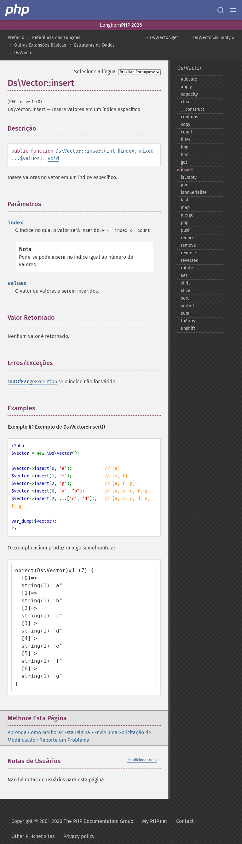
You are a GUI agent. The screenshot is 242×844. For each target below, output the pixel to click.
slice (185, 290)
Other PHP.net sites (33, 836)
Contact (185, 821)
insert (187, 169)
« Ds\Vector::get (162, 37)
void (53, 158)
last (184, 200)
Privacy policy (79, 836)
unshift (188, 328)
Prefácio (16, 37)
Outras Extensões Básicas (40, 45)
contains (189, 117)
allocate (189, 79)
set (184, 275)
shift (185, 283)
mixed (146, 151)
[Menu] (233, 10)
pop (184, 222)
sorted (187, 305)
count (186, 132)
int (111, 151)
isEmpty (189, 177)
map (185, 207)
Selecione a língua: (95, 72)
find (184, 147)
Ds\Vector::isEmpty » (213, 37)
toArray (188, 321)
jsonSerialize (194, 192)
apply (186, 86)
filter (185, 139)
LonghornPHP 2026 (121, 25)
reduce (188, 237)
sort (185, 298)
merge (187, 215)
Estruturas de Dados (94, 45)
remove (188, 245)
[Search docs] (220, 10)
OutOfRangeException (32, 382)
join (184, 185)
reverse (188, 253)
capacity (189, 94)
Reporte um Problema (64, 740)
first (185, 154)
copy (185, 124)
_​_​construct (192, 109)
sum (185, 313)
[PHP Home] (17, 10)
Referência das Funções (56, 37)
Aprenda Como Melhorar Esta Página (49, 732)
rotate (187, 268)
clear (186, 101)
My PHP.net (154, 821)
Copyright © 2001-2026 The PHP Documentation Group (72, 821)
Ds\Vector (24, 52)
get (184, 162)
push (186, 230)
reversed (190, 260)
